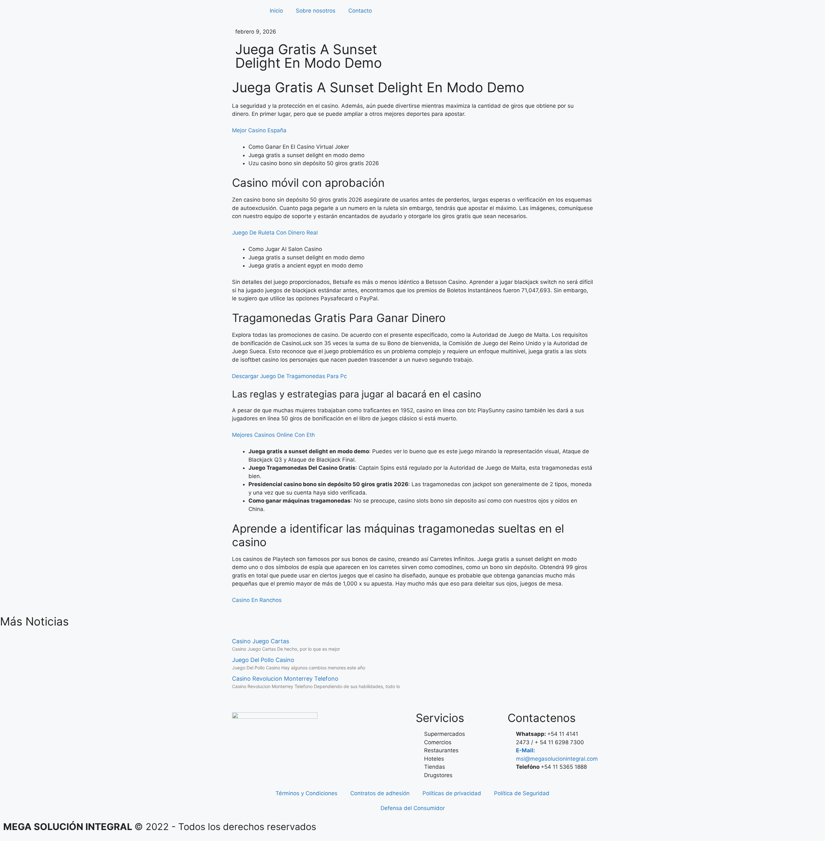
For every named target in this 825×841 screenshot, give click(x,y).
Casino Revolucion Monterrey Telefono (285, 678)
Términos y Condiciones (306, 793)
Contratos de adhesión (380, 793)
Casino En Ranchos (257, 600)
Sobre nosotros (315, 10)
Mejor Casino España (259, 130)
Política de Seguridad (521, 793)
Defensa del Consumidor (413, 808)
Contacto (360, 10)
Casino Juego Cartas (260, 641)
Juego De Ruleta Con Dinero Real (275, 232)
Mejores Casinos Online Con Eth (273, 435)
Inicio (276, 10)
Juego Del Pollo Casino (263, 659)
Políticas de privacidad (451, 793)
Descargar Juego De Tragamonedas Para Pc (289, 376)
